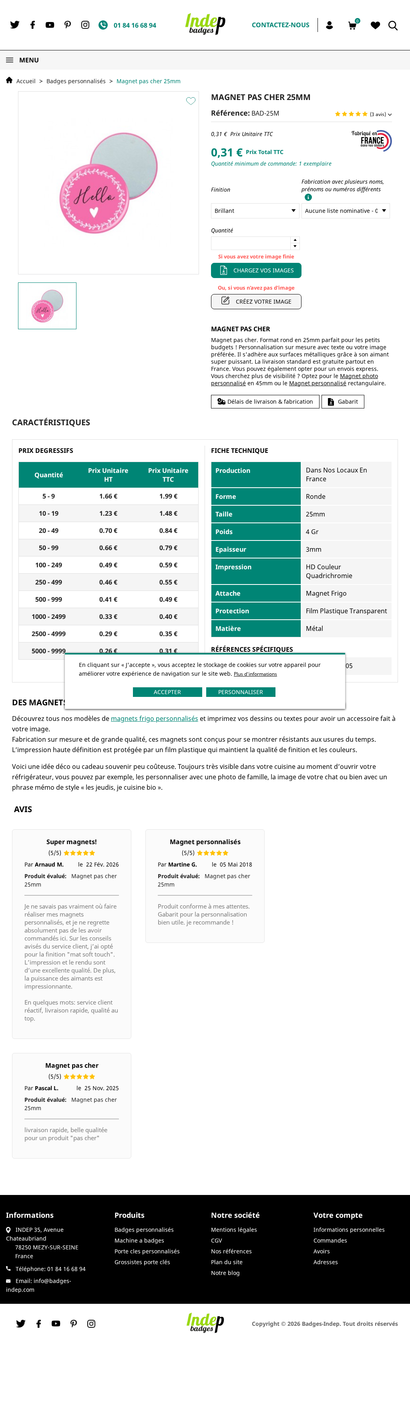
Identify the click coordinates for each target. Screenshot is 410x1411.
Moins (295, 246)
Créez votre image (263, 301)
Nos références (231, 1251)
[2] (344, 114)
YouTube (50, 25)
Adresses (326, 1262)
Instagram (85, 25)
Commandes (330, 1240)
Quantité (222, 230)
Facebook (32, 25)
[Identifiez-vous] (331, 24)
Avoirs (322, 1251)
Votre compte (338, 1215)
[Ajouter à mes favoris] (192, 100)
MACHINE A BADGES (139, 1240)
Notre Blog (225, 1273)
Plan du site (227, 1262)
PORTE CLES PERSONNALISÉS (147, 1251)
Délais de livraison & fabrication (270, 401)
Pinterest (68, 25)
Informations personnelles (349, 1229)
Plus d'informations (255, 673)
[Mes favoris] (375, 25)
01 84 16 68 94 (66, 1269)
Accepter (167, 692)
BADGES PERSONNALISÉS (144, 1229)
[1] (337, 114)
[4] (358, 114)
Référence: (230, 113)
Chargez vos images (263, 270)
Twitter (15, 25)
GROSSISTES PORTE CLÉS (142, 1262)
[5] (365, 114)
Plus (295, 240)
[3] (351, 114)
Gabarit (348, 401)
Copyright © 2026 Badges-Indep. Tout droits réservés (325, 1323)
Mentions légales (234, 1229)
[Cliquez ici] (306, 196)
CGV (216, 1240)
